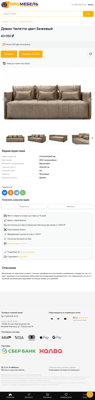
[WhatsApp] (22, 192)
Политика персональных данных (62, 367)
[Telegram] (16, 192)
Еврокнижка (44, 163)
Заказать (9, 54)
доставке (23, 257)
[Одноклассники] (10, 192)
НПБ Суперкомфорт (48, 160)
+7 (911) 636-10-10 (78, 5)
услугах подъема (27, 252)
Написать (71, 206)
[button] (4, 99)
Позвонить (24, 206)
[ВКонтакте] (4, 192)
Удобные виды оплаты (17, 243)
